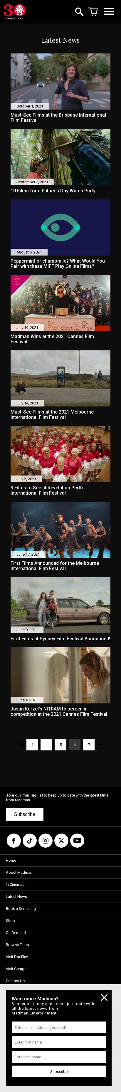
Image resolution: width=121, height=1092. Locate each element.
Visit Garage (16, 969)
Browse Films (17, 945)
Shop (10, 920)
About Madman (19, 872)
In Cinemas (15, 884)
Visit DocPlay (17, 957)
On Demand (16, 932)
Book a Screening (21, 908)
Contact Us (15, 981)
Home (11, 860)
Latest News (16, 896)
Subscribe (24, 814)
